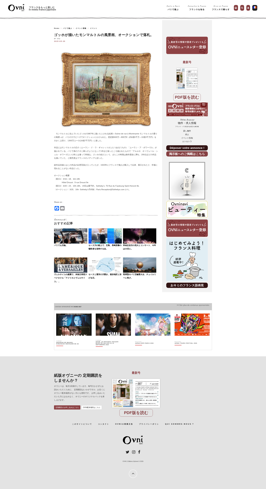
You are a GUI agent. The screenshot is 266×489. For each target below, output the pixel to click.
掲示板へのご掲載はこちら (187, 153)
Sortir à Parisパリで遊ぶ (173, 8)
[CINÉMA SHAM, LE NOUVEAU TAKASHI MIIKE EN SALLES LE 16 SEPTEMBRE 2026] (107, 348)
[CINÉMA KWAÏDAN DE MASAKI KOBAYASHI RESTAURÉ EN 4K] (67, 348)
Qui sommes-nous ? (179, 424)
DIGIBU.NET (77, 306)
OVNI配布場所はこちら (91, 407)
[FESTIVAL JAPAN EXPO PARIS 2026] (144, 348)
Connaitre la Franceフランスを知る (197, 8)
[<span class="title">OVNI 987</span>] (187, 78)
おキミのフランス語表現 (187, 285)
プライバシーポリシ (149, 424)
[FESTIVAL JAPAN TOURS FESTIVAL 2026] (186, 348)
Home (56, 28)
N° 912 (57, 39)
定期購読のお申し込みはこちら (67, 407)
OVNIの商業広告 (124, 424)
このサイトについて (82, 424)
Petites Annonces (187, 123)
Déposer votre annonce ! (187, 147)
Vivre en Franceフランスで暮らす (221, 8)
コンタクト (103, 424)
